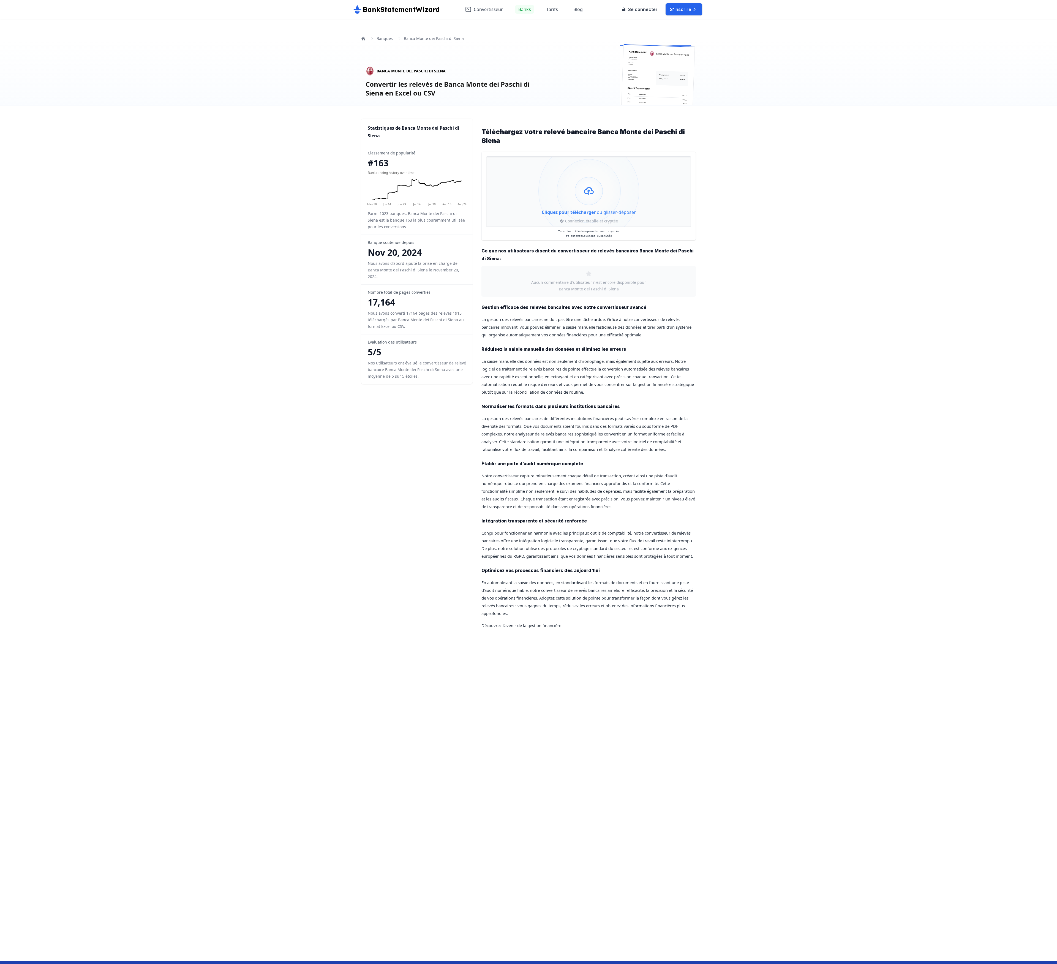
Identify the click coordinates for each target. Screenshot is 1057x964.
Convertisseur (488, 9)
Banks (524, 9)
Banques (385, 38)
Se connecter (643, 9)
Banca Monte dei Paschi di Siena (411, 70)
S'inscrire (680, 9)
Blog (578, 9)
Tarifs (552, 9)
